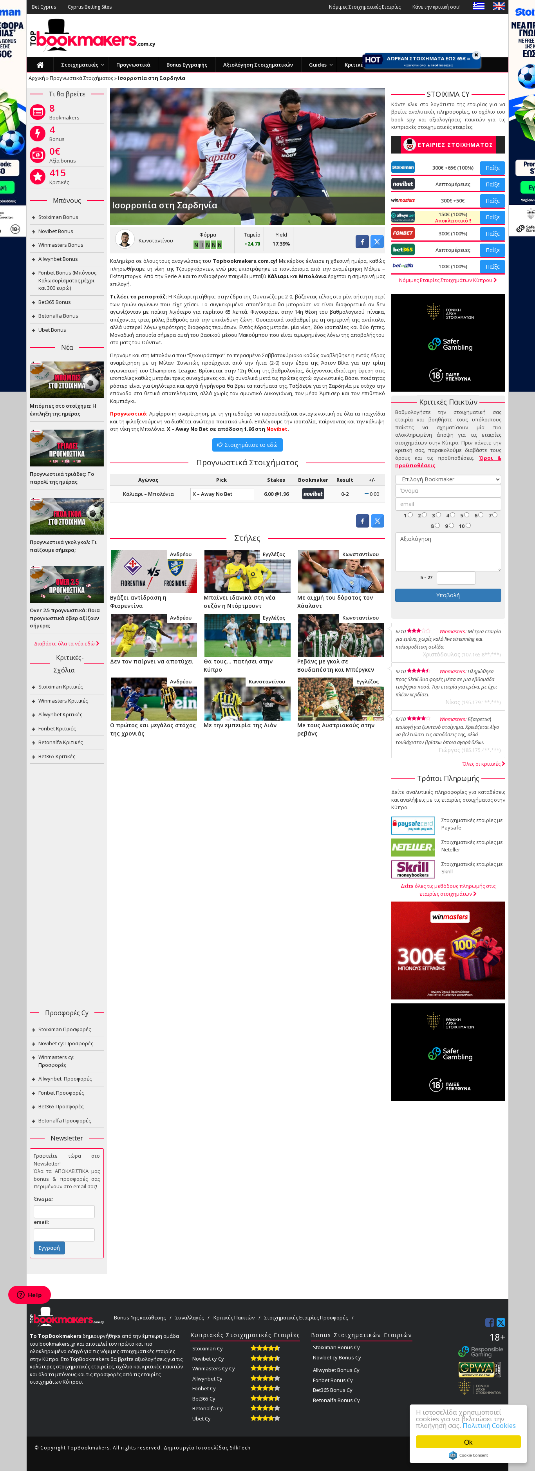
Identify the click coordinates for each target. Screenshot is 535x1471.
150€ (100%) (452, 217)
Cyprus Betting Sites (90, 7)
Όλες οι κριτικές (482, 763)
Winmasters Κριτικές (63, 700)
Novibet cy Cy (208, 1358)
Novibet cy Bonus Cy (337, 1357)
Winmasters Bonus (60, 244)
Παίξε (493, 168)
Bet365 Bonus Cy (332, 1389)
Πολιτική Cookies (489, 1425)
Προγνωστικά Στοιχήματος (81, 77)
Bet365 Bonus (54, 301)
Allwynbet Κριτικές (60, 714)
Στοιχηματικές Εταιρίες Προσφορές (306, 1317)
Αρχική (37, 77)
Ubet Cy (201, 1418)
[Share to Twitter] (377, 246)
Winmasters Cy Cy (213, 1368)
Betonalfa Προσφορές (64, 1120)
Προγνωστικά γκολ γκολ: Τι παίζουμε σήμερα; (63, 546)
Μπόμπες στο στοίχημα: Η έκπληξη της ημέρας (63, 409)
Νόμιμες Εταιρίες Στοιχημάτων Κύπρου (446, 280)
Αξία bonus (62, 156)
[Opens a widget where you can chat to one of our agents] (29, 1295)
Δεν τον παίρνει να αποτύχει (151, 661)
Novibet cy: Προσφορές (65, 1043)
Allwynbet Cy (207, 1378)
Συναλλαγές (189, 1317)
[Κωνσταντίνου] (341, 571)
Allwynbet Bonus (58, 258)
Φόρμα (207, 234)
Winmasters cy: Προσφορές (56, 1061)
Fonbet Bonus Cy (333, 1380)
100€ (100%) (453, 266)
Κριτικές (59, 178)
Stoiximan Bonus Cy (336, 1347)
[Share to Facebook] (362, 246)
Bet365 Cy (203, 1398)
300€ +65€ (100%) (453, 167)
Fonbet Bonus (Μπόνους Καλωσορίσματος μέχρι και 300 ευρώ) (67, 280)
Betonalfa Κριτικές (60, 742)
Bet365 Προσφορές (60, 1106)
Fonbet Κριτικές (57, 728)
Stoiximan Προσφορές (64, 1029)
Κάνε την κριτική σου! (436, 7)
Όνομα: (43, 1199)
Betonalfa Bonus (58, 315)
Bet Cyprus (44, 7)
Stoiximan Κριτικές (60, 686)
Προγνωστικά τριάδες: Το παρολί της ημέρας (62, 477)
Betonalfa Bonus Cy (336, 1400)
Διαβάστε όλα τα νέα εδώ (65, 643)
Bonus (57, 135)
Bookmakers (64, 113)
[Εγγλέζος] (247, 571)
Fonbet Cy (204, 1388)
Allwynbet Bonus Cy (336, 1369)
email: (41, 1221)
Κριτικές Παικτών (234, 1317)
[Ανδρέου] (153, 571)
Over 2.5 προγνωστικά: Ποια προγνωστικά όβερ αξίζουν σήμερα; (65, 618)
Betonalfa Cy (207, 1408)
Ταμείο (252, 234)
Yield (281, 234)
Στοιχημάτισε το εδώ (250, 444)
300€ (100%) (453, 233)
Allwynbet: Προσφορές (65, 1078)
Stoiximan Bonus (58, 216)
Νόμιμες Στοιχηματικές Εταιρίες (365, 7)
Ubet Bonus (52, 329)
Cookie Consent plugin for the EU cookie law (468, 1455)
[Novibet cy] (313, 493)
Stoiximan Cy (207, 1348)
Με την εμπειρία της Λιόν (240, 725)
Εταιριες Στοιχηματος (455, 144)
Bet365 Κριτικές (56, 756)
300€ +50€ (453, 200)
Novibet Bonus (55, 231)
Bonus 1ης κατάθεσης (140, 1317)
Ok (468, 1442)
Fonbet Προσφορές (61, 1092)
